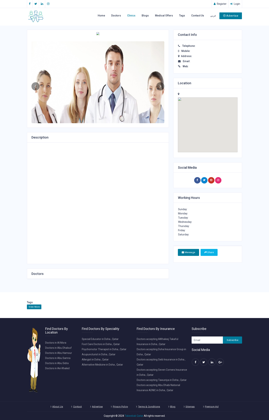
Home (101, 15)
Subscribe (232, 340)
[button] (35, 86)
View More (34, 307)
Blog (172, 406)
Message (189, 252)
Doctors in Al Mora (55, 342)
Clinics (131, 15)
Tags (182, 15)
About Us (57, 406)
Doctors (116, 15)
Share (210, 252)
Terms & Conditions (149, 406)
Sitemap (190, 406)
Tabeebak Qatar (134, 415)
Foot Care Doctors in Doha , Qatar (101, 344)
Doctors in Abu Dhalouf (58, 347)
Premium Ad (211, 406)
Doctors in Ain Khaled (57, 368)
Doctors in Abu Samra (57, 358)
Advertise (232, 15)
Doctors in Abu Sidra (57, 363)
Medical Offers (164, 15)
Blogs (145, 15)
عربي (213, 15)
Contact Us (197, 15)
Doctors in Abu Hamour (58, 352)
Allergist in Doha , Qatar (95, 359)
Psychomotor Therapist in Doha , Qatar (104, 349)
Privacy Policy (120, 406)
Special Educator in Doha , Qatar (100, 339)
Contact (77, 406)
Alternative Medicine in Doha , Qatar (102, 364)
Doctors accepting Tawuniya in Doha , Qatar (162, 380)
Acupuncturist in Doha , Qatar (98, 354)
